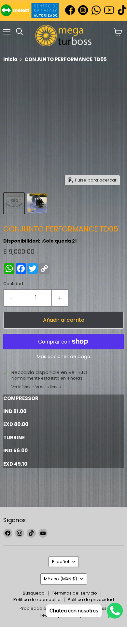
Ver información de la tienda (36, 387)
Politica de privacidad (91, 599)
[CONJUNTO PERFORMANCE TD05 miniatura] (14, 203)
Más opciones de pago (63, 356)
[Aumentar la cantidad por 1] (60, 297)
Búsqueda (34, 593)
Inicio (10, 59)
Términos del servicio (74, 593)
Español (60, 561)
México (60, 579)
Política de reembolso (37, 599)
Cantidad (13, 283)
